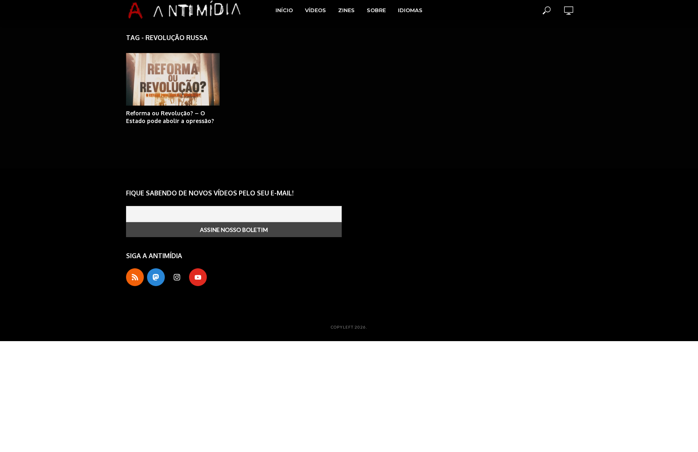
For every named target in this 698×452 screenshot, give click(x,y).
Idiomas (410, 10)
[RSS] (135, 277)
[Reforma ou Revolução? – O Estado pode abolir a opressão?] (173, 79)
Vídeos (315, 10)
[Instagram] (177, 277)
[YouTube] (198, 277)
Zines (346, 10)
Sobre (376, 10)
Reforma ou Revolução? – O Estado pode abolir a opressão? (170, 117)
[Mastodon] (156, 277)
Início (284, 10)
